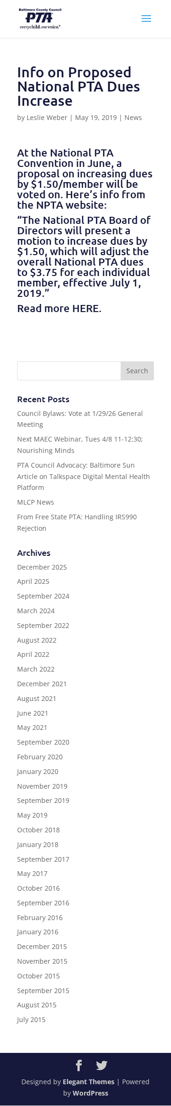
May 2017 (32, 873)
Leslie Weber (47, 117)
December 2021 (42, 683)
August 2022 (37, 640)
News (133, 117)
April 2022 (33, 654)
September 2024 (43, 595)
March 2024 (36, 610)
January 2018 (37, 844)
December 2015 (42, 946)
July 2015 (31, 1019)
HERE (85, 308)
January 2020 (37, 771)
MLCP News (35, 502)
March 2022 (36, 668)
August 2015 (37, 1004)
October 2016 (38, 888)
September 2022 (43, 625)
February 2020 (40, 756)
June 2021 (32, 713)
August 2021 (37, 698)
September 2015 (43, 990)
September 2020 (43, 742)
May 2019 (32, 815)
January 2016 (37, 931)
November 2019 (42, 786)
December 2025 (42, 566)
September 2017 (43, 859)
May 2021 (32, 727)
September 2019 (43, 800)
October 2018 (38, 829)
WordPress (90, 1092)
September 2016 (43, 902)
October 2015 (38, 975)
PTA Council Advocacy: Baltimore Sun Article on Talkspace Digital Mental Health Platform (83, 476)
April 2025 (33, 581)
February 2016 (40, 917)
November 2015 (42, 961)
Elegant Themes (88, 1081)
